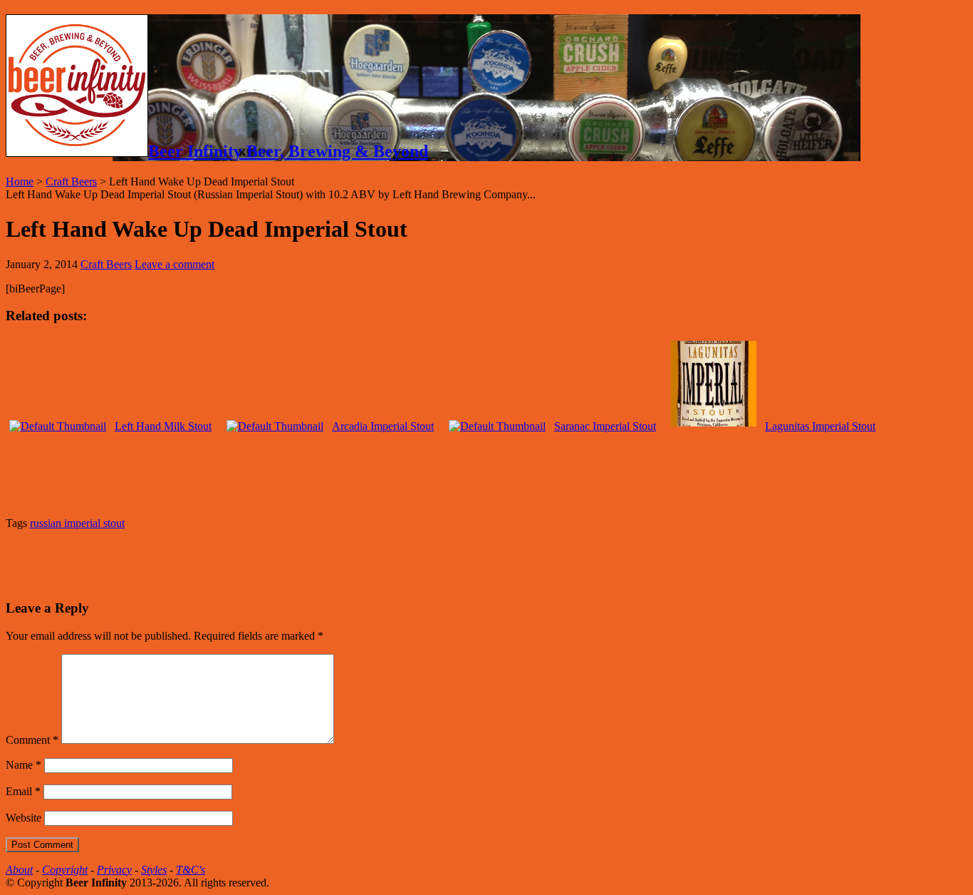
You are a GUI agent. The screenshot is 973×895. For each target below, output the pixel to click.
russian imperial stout (77, 523)
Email (23, 791)
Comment (32, 740)
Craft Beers (71, 181)
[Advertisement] (172, 562)
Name (23, 765)
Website (23, 818)
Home (19, 181)
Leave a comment (174, 264)
